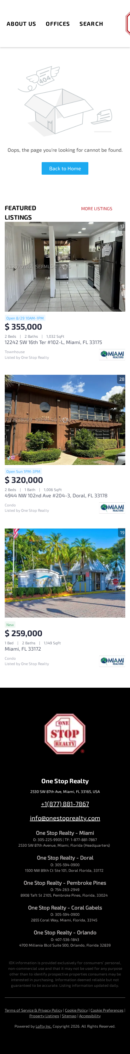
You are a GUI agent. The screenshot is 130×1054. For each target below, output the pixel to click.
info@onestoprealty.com (65, 818)
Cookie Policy (76, 1010)
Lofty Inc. (44, 1026)
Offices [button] (58, 23)
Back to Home (65, 168)
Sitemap (69, 1015)
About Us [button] (22, 23)
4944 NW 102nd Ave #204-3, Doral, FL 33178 (56, 495)
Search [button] (91, 23)
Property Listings (44, 1015)
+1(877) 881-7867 (65, 803)
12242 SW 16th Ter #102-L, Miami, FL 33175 (53, 342)
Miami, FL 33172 (23, 649)
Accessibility (90, 1015)
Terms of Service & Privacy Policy (33, 1010)
